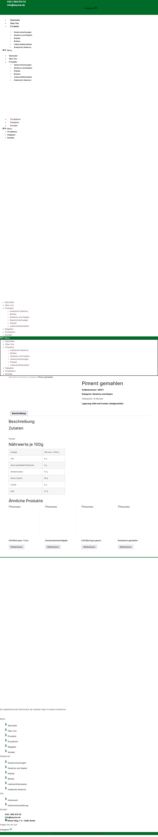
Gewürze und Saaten (23, 35)
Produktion (15, 119)
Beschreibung (19, 413)
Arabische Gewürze (22, 47)
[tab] (19, 413)
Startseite (15, 20)
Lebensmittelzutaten (19, 326)
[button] (30, 128)
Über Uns (14, 23)
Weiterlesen (16, 547)
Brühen (13, 314)
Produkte (14, 26)
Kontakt (14, 125)
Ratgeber (14, 122)
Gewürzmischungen (19, 320)
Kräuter (13, 323)
